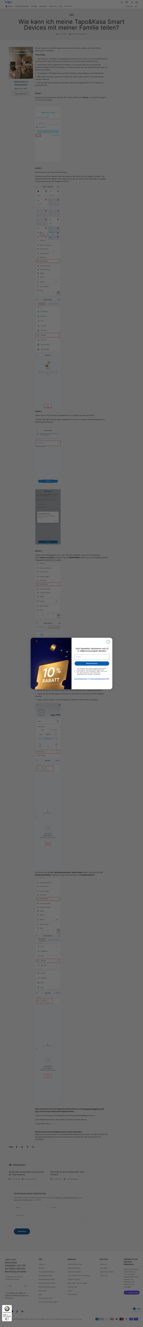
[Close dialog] (108, 641)
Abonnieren (92, 663)
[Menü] (10, 1306)
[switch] (7, 1319)
